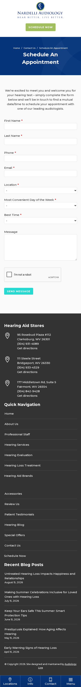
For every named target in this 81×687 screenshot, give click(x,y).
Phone (9, 152)
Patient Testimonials (19, 514)
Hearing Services (17, 444)
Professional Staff (17, 434)
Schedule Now (40, 27)
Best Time (11, 215)
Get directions (27, 348)
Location (10, 184)
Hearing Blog (14, 525)
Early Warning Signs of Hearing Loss (30, 648)
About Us (11, 424)
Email (8, 168)
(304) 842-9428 (28, 391)
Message (11, 232)
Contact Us (13, 545)
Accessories (13, 493)
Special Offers (15, 535)
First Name (12, 120)
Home (9, 413)
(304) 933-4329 (28, 367)
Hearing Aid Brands (18, 476)
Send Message (18, 291)
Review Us (12, 504)
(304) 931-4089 (28, 343)
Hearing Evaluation (18, 455)
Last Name (12, 136)
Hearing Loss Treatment (22, 465)
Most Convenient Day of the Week (29, 200)
